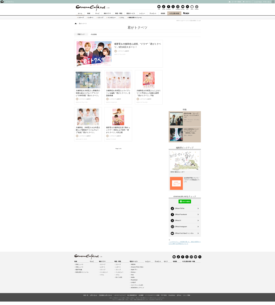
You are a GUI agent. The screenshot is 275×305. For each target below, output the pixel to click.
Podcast (197, 9)
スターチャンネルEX (137, 285)
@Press (179, 295)
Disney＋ (133, 272)
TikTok (163, 9)
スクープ (81, 17)
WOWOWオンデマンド (137, 287)
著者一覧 (85, 295)
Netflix (133, 277)
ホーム (80, 13)
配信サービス (131, 13)
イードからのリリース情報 (152, 295)
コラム (122, 17)
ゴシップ (100, 17)
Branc (186, 13)
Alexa (192, 9)
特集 (193, 261)
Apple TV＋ (134, 269)
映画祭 (163, 13)
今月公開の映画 (174, 13)
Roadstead (134, 280)
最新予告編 (79, 269)
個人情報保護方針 (132, 295)
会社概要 (141, 295)
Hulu (132, 275)
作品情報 (94, 34)
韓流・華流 (118, 13)
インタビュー (112, 17)
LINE (159, 9)
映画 (88, 13)
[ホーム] (75, 24)
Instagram (178, 9)
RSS (187, 9)
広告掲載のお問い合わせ (105, 295)
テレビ (97, 13)
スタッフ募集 (186, 295)
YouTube (182, 9)
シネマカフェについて (120, 295)
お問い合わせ (93, 295)
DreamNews (172, 295)
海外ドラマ (107, 13)
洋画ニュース (79, 267)
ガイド (166, 261)
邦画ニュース (79, 264)
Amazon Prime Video (137, 267)
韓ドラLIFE (119, 277)
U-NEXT (133, 282)
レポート (90, 17)
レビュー (142, 13)
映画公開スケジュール (135, 17)
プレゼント (152, 13)
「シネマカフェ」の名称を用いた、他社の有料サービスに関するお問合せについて (185, 243)
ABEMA (133, 264)
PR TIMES (164, 295)
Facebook (168, 9)
